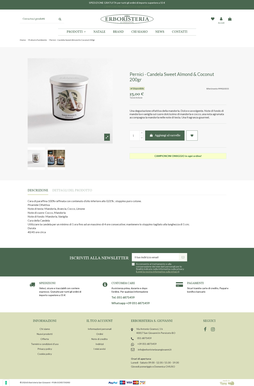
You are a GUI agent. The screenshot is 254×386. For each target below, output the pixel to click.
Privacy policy (44, 348)
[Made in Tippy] (227, 382)
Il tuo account (100, 321)
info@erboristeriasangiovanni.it (155, 349)
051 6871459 (144, 338)
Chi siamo (45, 328)
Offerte (44, 338)
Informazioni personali (99, 328)
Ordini (99, 333)
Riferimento (212, 88)
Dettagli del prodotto (72, 191)
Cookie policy (44, 353)
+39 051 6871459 (147, 343)
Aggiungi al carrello (167, 135)
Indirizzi (100, 343)
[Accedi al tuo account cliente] (221, 19)
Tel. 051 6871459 (123, 297)
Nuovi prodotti (45, 333)
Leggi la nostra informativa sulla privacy (157, 271)
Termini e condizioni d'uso (45, 343)
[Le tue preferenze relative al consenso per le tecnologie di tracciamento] (6, 382)
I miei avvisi (99, 348)
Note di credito (99, 338)
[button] (76, 32)
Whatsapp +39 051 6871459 (130, 303)
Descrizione (38, 191)
